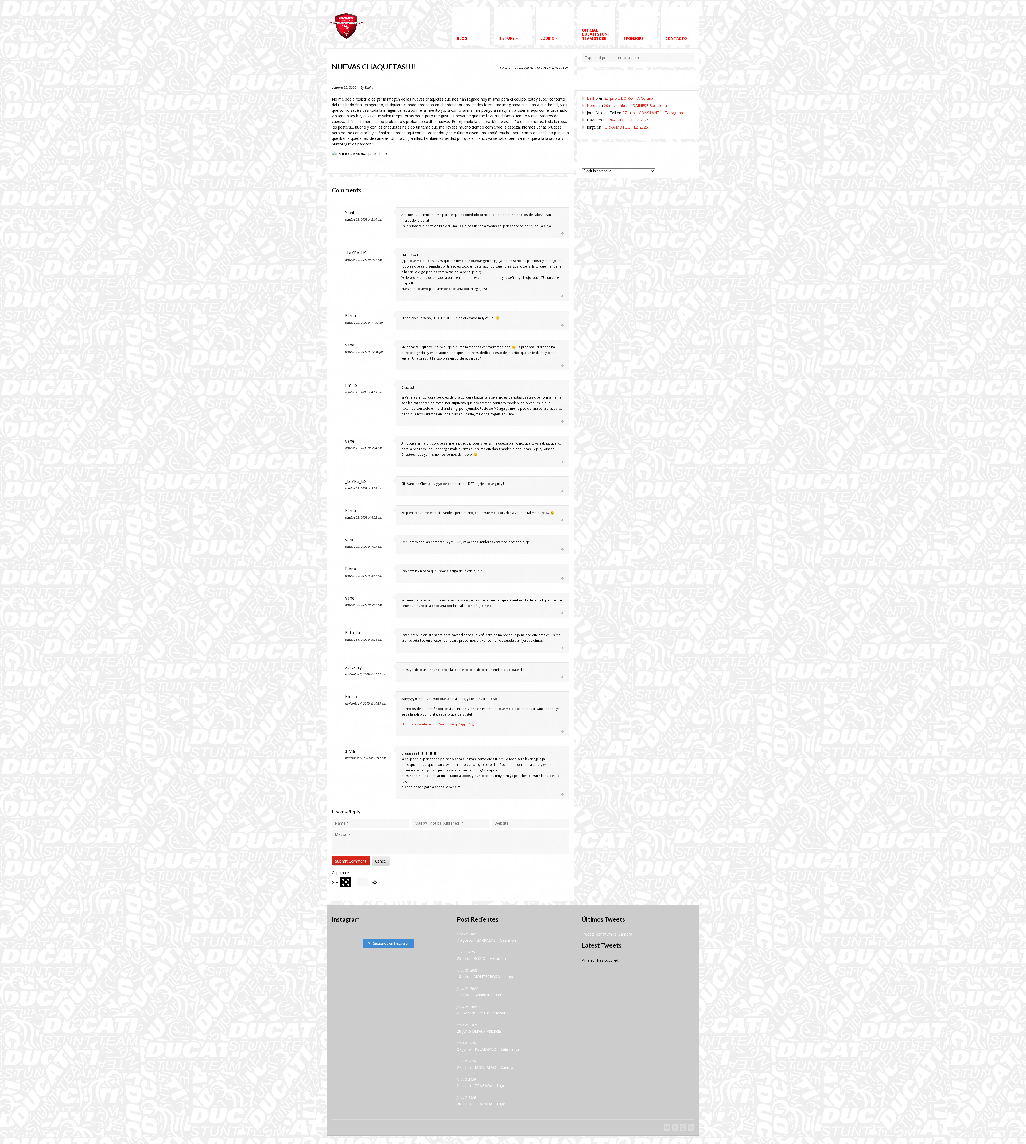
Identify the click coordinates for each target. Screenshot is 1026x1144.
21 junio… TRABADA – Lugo (481, 1085)
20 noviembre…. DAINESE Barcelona (635, 105)
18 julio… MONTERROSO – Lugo (485, 976)
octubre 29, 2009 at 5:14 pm (363, 448)
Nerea (592, 105)
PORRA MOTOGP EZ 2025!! (626, 119)
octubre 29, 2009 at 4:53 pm (363, 392)
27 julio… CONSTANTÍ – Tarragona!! (653, 112)
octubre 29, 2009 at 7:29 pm (363, 546)
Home (519, 68)
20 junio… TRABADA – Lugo (481, 1103)
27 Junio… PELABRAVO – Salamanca (488, 1049)
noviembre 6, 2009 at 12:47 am (365, 758)
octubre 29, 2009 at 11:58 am (364, 322)
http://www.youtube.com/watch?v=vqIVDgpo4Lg (437, 724)
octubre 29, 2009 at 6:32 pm (363, 517)
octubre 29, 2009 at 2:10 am (363, 219)
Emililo (592, 98)
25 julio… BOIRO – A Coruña (628, 98)
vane (350, 345)
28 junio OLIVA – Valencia (479, 1031)
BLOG (530, 68)
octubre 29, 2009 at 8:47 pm (363, 576)
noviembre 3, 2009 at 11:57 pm (365, 674)
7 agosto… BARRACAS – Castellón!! (487, 940)
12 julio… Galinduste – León (481, 994)
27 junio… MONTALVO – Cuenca (485, 1067)
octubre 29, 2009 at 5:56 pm (363, 488)
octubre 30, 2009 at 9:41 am (363, 605)
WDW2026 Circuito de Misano (483, 1012)
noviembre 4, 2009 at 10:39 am (365, 703)
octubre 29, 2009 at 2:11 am (363, 260)
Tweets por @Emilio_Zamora (607, 934)
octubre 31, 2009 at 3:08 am (363, 639)
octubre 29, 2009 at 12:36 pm (364, 352)
